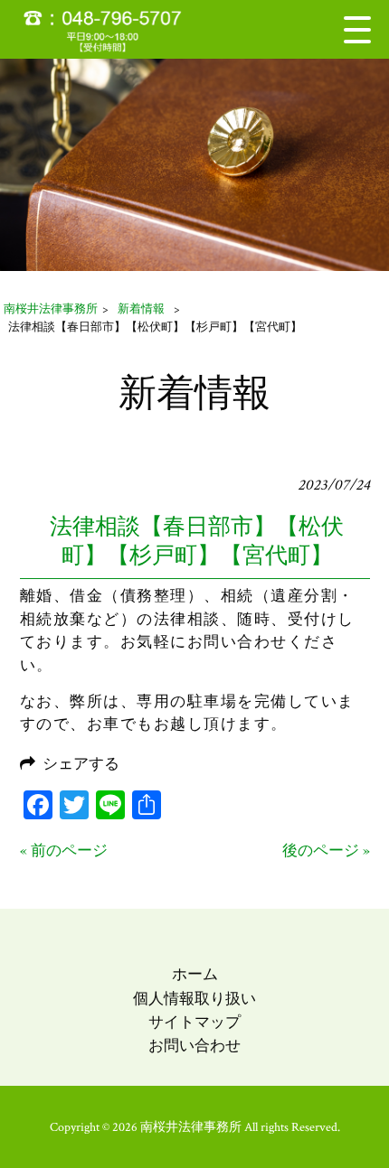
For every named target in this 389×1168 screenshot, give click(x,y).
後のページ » (326, 851)
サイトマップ (194, 1023)
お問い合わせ (194, 1046)
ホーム (195, 975)
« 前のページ (64, 851)
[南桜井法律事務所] (113, 29)
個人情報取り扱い (194, 999)
